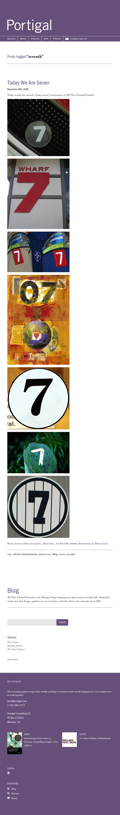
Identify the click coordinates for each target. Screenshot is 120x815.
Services (11, 38)
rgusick (37, 544)
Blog (46, 38)
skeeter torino (84, 544)
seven (62, 554)
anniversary (44, 554)
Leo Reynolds (62, 544)
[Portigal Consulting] (29, 32)
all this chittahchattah (25, 554)
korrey (105, 544)
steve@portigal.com (78, 38)
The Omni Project (16, 650)
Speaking (35, 38)
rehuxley (73, 544)
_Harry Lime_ (48, 544)
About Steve (12, 659)
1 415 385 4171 (16, 705)
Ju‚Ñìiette (96, 544)
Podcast (57, 38)
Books (23, 38)
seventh (70, 554)
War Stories (12, 643)
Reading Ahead (14, 646)
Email (14, 799)
